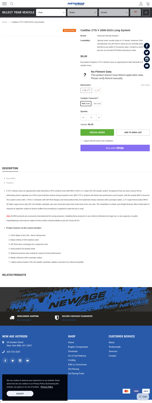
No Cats (97, 103)
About (111, 342)
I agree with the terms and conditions (98, 141)
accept (20, 393)
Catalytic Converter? (89, 98)
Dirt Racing (73, 369)
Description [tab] (10, 168)
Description (11, 178)
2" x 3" (97, 90)
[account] (141, 4)
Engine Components (78, 347)
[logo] (76, 3)
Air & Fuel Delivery (77, 355)
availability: (85, 40)
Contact (112, 355)
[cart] (148, 4)
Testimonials (115, 347)
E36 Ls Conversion (77, 364)
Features (10, 183)
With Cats (86, 103)
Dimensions (86, 85)
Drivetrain (72, 351)
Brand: (83, 36)
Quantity (84, 111)
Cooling (71, 360)
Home (4, 22)
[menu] (4, 3)
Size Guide (145, 85)
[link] (147, 46)
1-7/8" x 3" (86, 90)
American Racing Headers (108, 36)
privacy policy (47, 387)
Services (113, 351)
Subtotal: (84, 124)
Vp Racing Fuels (76, 373)
